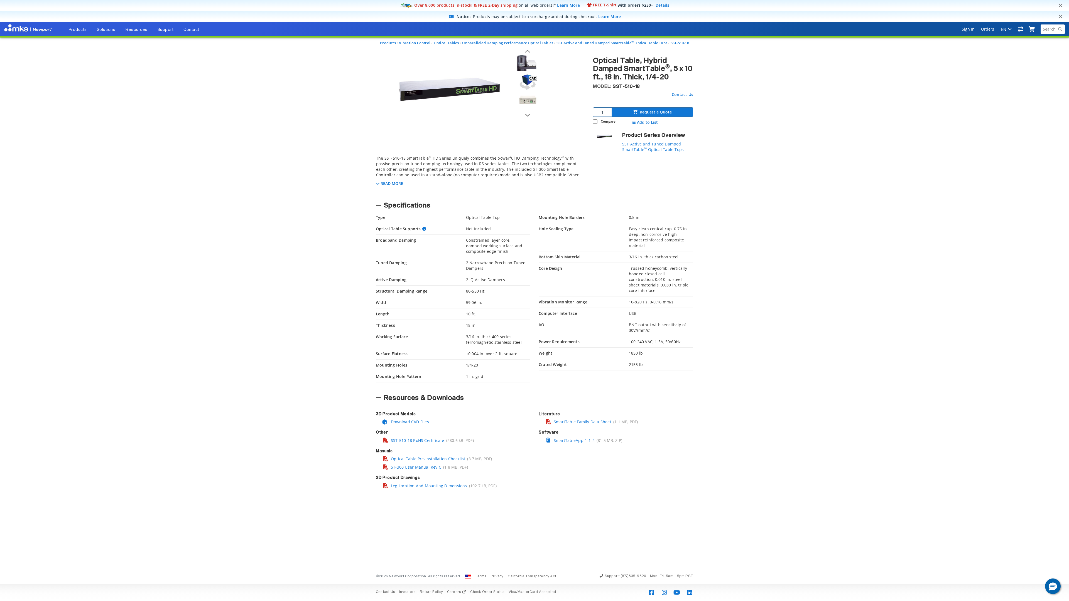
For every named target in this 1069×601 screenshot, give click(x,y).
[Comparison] (1021, 29)
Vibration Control (414, 42)
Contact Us (682, 94)
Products (388, 42)
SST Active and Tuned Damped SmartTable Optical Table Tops (611, 42)
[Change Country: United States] (468, 576)
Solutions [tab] (106, 30)
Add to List (647, 122)
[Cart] (1032, 29)
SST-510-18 (680, 42)
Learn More (568, 5)
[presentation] (534, 300)
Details (662, 5)
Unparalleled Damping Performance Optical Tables (507, 42)
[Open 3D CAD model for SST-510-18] (527, 82)
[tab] (480, 175)
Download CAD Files (409, 421)
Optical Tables (446, 42)
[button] (1053, 586)
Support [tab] (166, 30)
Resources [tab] (136, 30)
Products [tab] (77, 30)
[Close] (1060, 5)
